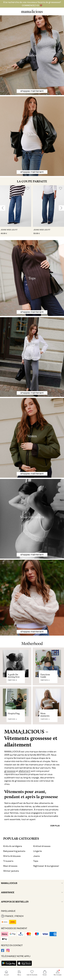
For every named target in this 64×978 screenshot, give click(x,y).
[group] (15, 211)
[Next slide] (61, 208)
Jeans (36, 856)
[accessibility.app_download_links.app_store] (24, 966)
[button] (15, 206)
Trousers (8, 861)
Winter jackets (11, 871)
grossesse (10, 771)
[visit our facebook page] (2, 951)
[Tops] (32, 278)
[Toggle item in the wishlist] (27, 188)
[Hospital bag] (15, 706)
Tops (35, 861)
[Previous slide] (2, 208)
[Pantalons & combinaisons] (32, 357)
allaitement (24, 771)
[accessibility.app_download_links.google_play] (9, 966)
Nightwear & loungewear (46, 866)
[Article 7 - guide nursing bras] (15, 666)
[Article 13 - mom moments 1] (48, 706)
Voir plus (55, 826)
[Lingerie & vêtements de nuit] (32, 519)
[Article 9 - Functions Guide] (48, 666)
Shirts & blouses (12, 856)
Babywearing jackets (14, 851)
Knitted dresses (41, 846)
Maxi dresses (10, 866)
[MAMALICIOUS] (32, 12)
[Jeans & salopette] (32, 136)
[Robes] (32, 55)
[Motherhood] (32, 641)
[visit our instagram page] (7, 951)
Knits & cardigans (12, 846)
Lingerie (37, 851)
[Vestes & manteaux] (32, 438)
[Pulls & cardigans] (32, 598)
